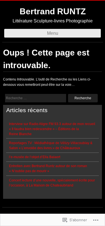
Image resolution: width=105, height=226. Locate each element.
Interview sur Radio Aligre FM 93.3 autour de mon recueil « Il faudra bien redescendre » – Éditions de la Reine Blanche (52, 129)
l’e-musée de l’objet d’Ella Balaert (34, 157)
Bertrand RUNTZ (53, 11)
